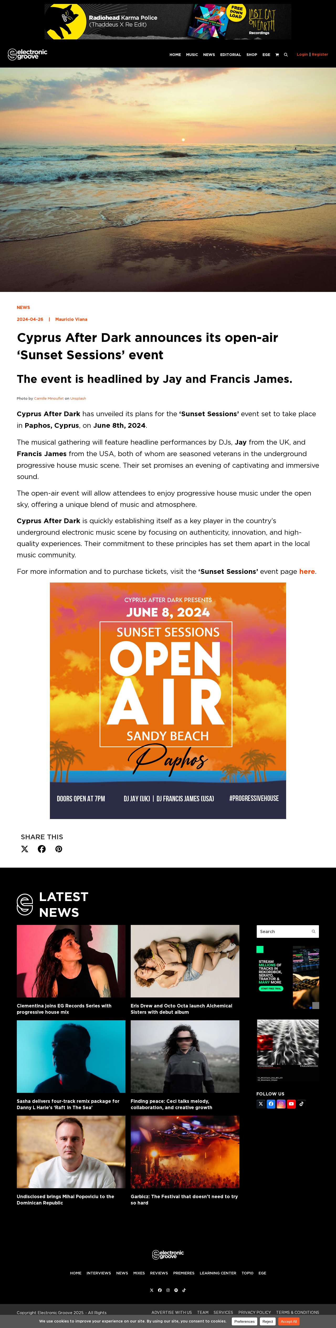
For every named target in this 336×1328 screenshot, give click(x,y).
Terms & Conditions (297, 1312)
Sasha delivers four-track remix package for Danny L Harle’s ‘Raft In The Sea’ (68, 1104)
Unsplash (78, 398)
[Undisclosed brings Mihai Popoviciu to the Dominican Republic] (71, 1152)
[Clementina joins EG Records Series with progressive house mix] (71, 961)
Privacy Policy (254, 1312)
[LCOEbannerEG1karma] (168, 37)
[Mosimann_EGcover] (287, 1080)
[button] (285, 54)
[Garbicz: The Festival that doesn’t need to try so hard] (185, 1152)
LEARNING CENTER (218, 1273)
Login (302, 54)
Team (202, 1312)
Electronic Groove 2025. (61, 1312)
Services (223, 1312)
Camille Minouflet (49, 398)
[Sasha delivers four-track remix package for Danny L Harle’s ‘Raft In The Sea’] (71, 1056)
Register (320, 54)
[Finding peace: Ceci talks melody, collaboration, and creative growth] (185, 1056)
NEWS (23, 307)
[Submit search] (314, 931)
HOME (75, 1273)
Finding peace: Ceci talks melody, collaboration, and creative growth (171, 1104)
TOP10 (247, 1273)
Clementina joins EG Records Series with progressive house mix (64, 1009)
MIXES (139, 1273)
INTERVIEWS (99, 1273)
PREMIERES (184, 1273)
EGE (262, 1273)
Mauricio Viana (71, 319)
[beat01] (287, 1007)
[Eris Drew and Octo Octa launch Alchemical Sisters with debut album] (185, 961)
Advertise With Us (171, 1312)
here (307, 571)
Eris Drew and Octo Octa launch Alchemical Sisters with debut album (181, 1009)
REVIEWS (159, 1273)
